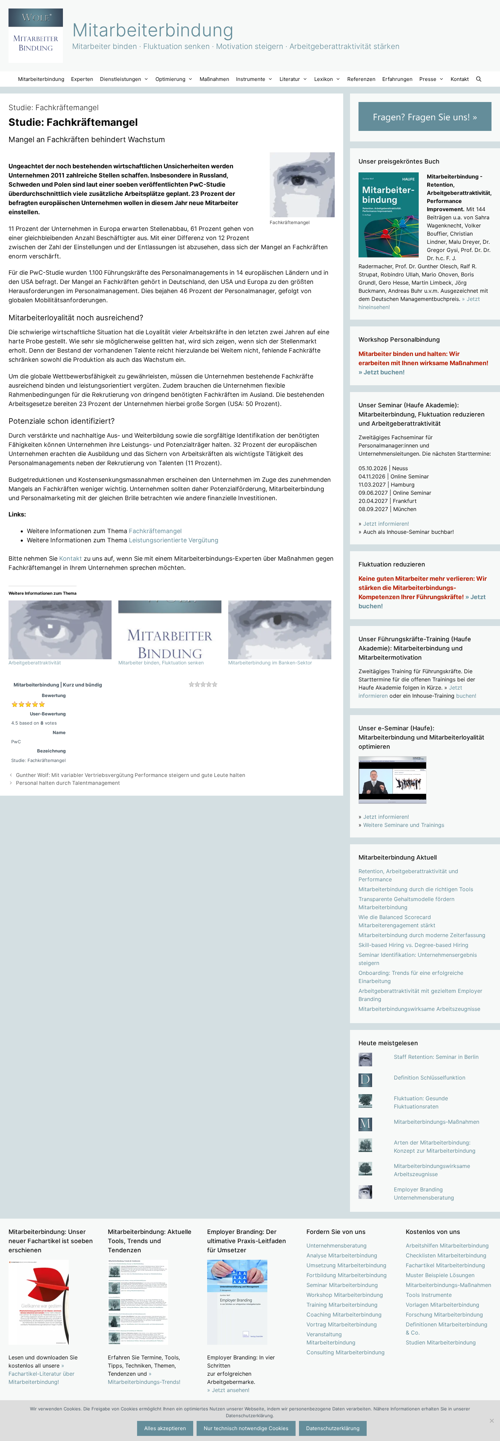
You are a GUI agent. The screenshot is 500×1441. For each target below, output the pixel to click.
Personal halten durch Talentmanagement (68, 783)
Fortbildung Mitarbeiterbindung (346, 1275)
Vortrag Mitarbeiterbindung (341, 1324)
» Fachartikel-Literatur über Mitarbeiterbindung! (41, 1373)
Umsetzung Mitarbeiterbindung (346, 1265)
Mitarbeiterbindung (153, 30)
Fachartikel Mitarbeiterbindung (445, 1265)
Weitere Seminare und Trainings (403, 824)
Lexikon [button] (323, 79)
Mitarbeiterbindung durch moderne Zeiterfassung (422, 935)
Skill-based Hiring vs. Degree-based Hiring (413, 945)
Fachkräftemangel (155, 531)
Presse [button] (427, 79)
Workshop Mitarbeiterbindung (344, 1294)
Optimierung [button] (170, 79)
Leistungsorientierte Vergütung (173, 540)
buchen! (466, 695)
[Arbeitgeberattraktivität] (60, 629)
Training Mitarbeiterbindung (342, 1304)
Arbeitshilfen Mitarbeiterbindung (447, 1245)
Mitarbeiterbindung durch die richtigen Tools (416, 889)
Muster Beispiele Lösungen (440, 1275)
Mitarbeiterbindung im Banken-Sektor (270, 662)
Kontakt (460, 79)
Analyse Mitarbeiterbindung (341, 1255)
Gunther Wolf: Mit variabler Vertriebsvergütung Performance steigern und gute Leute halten (130, 775)
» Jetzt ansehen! (228, 1390)
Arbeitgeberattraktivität (35, 662)
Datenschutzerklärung (333, 1428)
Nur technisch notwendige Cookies (246, 1428)
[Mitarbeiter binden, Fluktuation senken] (169, 629)
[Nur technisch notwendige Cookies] (491, 1420)
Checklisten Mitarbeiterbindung (446, 1255)
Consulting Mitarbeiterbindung (345, 1352)
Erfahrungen (397, 79)
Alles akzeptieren (165, 1428)
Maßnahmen (214, 79)
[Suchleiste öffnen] (478, 79)
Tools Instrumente (429, 1294)
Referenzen (361, 79)
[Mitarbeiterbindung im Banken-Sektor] (279, 629)
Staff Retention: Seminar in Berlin (436, 1056)
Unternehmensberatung (336, 1245)
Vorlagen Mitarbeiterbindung (442, 1304)
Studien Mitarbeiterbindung (441, 1342)
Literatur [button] (290, 79)
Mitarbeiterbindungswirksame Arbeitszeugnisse (419, 1008)
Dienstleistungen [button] (120, 79)
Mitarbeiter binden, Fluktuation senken (161, 662)
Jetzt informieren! (386, 523)
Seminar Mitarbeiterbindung (342, 1285)
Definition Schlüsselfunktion (429, 1077)
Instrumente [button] (250, 79)
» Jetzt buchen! (382, 372)
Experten (82, 79)
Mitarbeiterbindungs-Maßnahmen (436, 1121)
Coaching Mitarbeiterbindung (344, 1314)
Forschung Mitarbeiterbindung (444, 1314)
